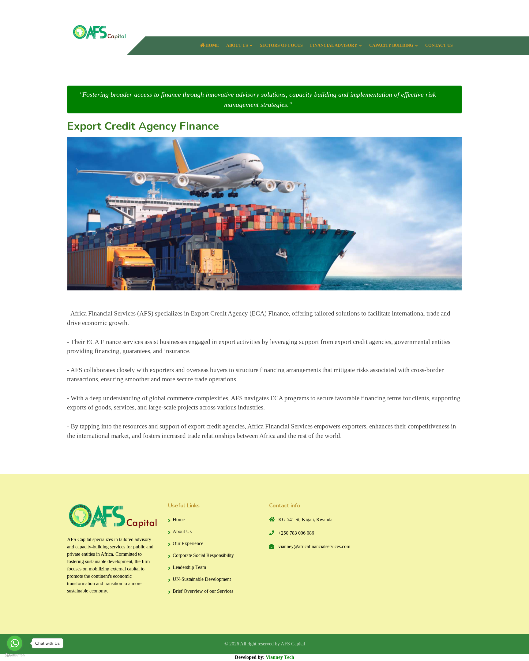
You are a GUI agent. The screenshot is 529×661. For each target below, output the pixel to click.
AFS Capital (293, 643)
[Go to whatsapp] (14, 643)
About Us (182, 531)
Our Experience (188, 543)
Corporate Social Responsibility (203, 555)
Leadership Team (189, 567)
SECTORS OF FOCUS (281, 45)
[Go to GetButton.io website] (14, 655)
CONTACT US (439, 45)
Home (179, 519)
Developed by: (264, 657)
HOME (212, 45)
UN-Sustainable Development (202, 579)
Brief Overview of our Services (203, 591)
